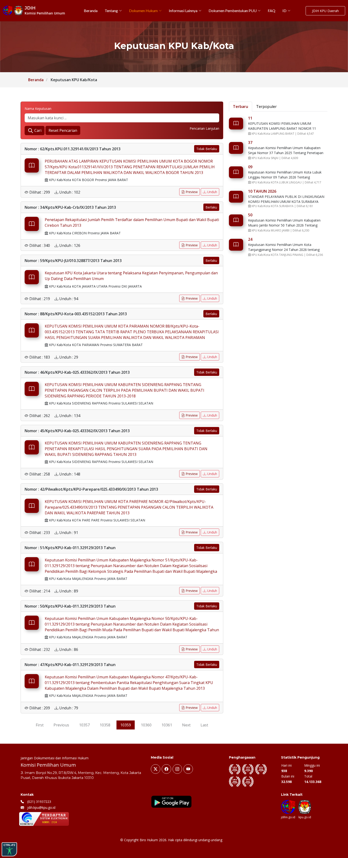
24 (250, 239)
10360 (146, 725)
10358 (105, 725)
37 (250, 142)
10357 (84, 725)
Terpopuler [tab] (266, 106)
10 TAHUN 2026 (262, 191)
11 (250, 118)
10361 (166, 725)
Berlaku (211, 207)
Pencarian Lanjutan (204, 128)
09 (250, 166)
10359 (125, 725)
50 (250, 215)
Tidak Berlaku (206, 149)
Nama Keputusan (38, 108)
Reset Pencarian (63, 130)
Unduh (211, 192)
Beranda (36, 79)
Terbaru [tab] (240, 106)
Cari (37, 130)
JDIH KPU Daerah (325, 11)
